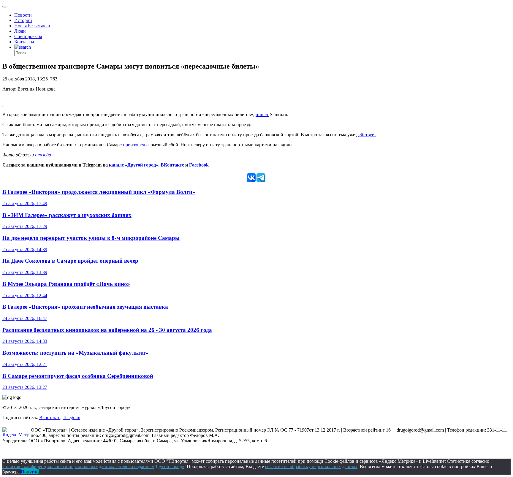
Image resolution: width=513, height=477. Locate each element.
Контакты (24, 41)
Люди (20, 31)
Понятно (30, 471)
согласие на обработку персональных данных (311, 466)
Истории (23, 20)
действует (366, 134)
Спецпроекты (28, 36)
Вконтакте (49, 417)
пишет (262, 114)
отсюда (43, 154)
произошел (134, 144)
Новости (23, 15)
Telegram (71, 417)
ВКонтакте (172, 164)
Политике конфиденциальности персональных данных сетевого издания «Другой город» (93, 466)
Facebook (199, 164)
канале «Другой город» (133, 164)
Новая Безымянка (32, 25)
